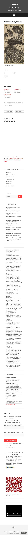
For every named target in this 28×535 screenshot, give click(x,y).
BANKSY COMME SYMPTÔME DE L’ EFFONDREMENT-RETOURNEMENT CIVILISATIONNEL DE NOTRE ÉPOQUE (14, 316)
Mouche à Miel (9, 493)
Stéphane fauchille (11, 177)
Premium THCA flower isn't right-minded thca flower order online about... (13, 380)
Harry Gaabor (18, 227)
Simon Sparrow (10, 179)
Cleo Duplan (17, 89)
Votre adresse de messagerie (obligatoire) (13, 425)
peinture (18, 102)
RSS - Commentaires (10, 447)
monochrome (8, 105)
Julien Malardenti (17, 233)
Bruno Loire (12, 240)
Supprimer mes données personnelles (13, 424)
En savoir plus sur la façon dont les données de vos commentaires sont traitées (13, 160)
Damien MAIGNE (17, 533)
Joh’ (16, 221)
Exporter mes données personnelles (13, 422)
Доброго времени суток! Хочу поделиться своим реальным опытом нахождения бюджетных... (13, 386)
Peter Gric (9, 214)
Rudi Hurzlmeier (10, 185)
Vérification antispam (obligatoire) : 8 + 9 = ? (13, 432)
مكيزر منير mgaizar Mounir (12, 213)
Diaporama (23, 532)
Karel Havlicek (7, 94)
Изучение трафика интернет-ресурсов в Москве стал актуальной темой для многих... (13, 392)
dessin (13, 102)
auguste (9, 210)
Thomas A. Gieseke (11, 174)
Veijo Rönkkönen (16, 235)
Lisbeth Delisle (8, 111)
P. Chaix (9, 172)
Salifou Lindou (10, 183)
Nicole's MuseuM (14, 6)
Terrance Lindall (10, 207)
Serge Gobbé (9, 181)
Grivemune (6, 89)
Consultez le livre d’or (10, 404)
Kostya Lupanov (19, 111)
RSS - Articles (8, 445)
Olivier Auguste (16, 210)
